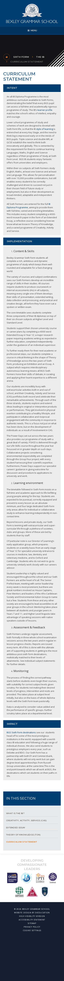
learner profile (44, 109)
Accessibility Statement (32, 920)
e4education (42, 912)
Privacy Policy (32, 927)
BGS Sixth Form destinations (21, 732)
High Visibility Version (32, 916)
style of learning (44, 128)
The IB (40, 56)
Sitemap (32, 923)
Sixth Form (21, 56)
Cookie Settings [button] (32, 930)
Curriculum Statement (26, 61)
